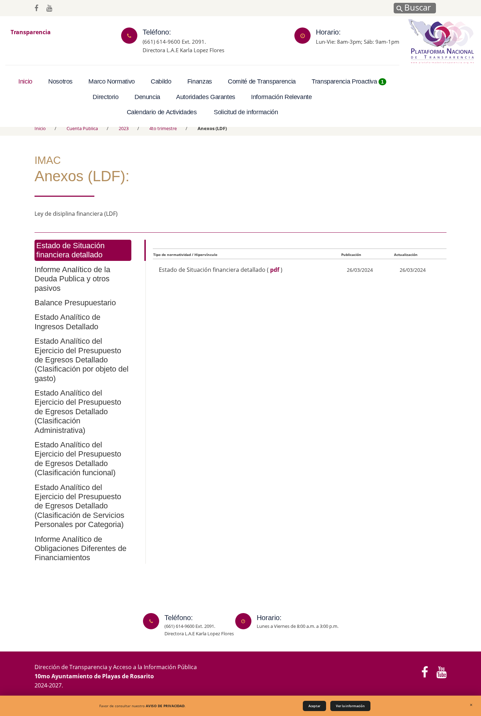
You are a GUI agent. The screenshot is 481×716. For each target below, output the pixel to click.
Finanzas (199, 81)
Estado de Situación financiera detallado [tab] (70, 250)
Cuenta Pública (82, 128)
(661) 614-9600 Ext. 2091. (174, 41)
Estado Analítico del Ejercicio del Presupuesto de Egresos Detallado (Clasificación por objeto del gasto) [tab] (82, 360)
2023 (124, 128)
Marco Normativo (111, 81)
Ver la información (350, 706)
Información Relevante (281, 96)
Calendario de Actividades (162, 112)
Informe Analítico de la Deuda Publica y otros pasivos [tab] (72, 279)
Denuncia (147, 96)
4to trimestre (163, 128)
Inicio (25, 81)
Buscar (416, 7)
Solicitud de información (246, 112)
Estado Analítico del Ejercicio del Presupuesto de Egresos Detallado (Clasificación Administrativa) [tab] (78, 411)
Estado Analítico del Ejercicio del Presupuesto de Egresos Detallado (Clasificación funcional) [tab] (78, 458)
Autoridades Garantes (205, 96)
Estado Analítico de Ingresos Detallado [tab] (67, 322)
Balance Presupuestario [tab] (75, 302)
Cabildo (161, 81)
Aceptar (314, 706)
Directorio (105, 96)
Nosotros (60, 81)
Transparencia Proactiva (348, 81)
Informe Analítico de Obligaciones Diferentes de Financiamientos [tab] (80, 548)
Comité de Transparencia (262, 81)
